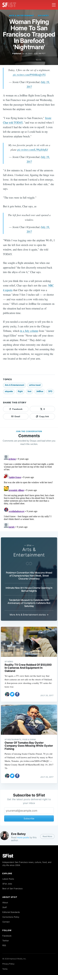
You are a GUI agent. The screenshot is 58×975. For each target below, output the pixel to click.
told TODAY (16, 122)
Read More (47, 836)
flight (20, 391)
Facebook (6, 936)
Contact (6, 922)
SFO (50, 391)
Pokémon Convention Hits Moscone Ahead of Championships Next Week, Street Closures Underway (29, 575)
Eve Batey (43, 15)
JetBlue (39, 391)
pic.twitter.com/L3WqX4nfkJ (32, 149)
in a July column (29, 331)
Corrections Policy (10, 917)
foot (29, 391)
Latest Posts (8, 879)
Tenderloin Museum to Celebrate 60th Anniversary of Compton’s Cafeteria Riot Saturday (29, 602)
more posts (23, 837)
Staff (4, 907)
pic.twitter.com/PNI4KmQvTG (29, 74)
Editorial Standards (11, 912)
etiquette (9, 391)
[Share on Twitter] (12, 694)
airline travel (35, 385)
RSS (4, 945)
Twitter (5, 940)
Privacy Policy (8, 964)
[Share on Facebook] (17, 694)
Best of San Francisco (12, 888)
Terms (4, 969)
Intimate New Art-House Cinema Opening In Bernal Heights (29, 589)
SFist (7, 856)
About (5, 902)
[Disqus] (29, 491)
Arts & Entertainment (21, 15)
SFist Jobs (7, 883)
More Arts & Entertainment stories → (29, 614)
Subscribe (29, 818)
